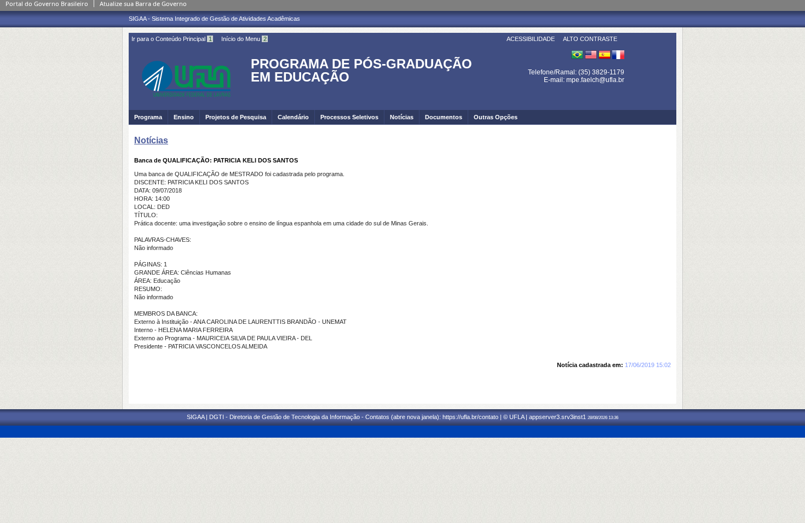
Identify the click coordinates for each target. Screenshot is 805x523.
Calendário (293, 117)
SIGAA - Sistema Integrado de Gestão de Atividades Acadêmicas (214, 18)
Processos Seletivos (349, 117)
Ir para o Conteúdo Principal (171, 39)
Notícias (401, 117)
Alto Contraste (590, 39)
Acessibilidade (531, 39)
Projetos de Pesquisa (235, 117)
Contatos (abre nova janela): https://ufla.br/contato (431, 417)
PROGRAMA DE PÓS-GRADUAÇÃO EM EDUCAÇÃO (361, 70)
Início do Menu (244, 39)
